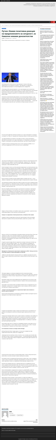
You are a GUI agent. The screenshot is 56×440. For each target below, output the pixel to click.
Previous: (9, 420)
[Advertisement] (28, 13)
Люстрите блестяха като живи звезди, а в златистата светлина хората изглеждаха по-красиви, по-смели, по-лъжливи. (46, 75)
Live (53, 22)
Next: (31, 421)
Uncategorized (4, 28)
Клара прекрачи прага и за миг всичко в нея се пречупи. (46, 60)
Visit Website (12, 415)
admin (3, 38)
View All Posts (19, 415)
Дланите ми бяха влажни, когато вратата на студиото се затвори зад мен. (46, 32)
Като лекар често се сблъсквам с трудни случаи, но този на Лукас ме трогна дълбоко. (46, 95)
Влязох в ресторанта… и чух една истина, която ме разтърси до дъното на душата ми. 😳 (47, 99)
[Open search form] (49, 22)
